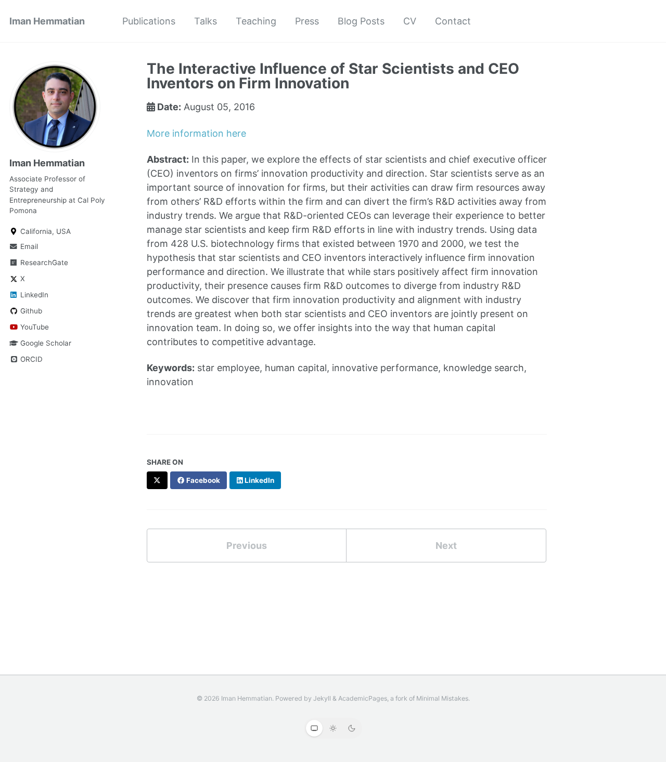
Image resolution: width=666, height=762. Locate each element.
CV (409, 21)
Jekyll (322, 698)
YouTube (33, 327)
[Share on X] (157, 480)
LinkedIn (33, 295)
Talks (205, 21)
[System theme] (314, 728)
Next (446, 545)
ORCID (30, 360)
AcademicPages (362, 698)
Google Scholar (44, 343)
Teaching (256, 21)
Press (307, 21)
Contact (453, 21)
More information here (196, 133)
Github (30, 311)
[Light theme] (333, 728)
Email (28, 247)
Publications (148, 21)
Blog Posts (361, 21)
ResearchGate (43, 263)
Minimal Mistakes (442, 698)
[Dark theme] (351, 728)
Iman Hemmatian (47, 21)
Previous (246, 545)
